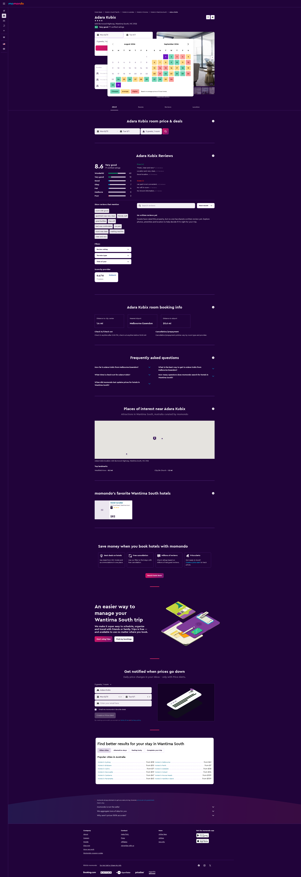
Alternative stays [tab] (120, 750)
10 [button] (118, 68)
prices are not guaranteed (145, 800)
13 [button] (135, 68)
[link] (154, 575)
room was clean (102, 231)
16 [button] (113, 74)
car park (118, 226)
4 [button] (124, 62)
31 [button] (118, 85)
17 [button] (118, 74)
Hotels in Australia (128, 12)
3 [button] (118, 62)
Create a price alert (193, 562)
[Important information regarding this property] (213, 307)
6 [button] (135, 62)
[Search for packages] (4, 25)
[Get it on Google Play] (202, 835)
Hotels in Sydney (104, 762)
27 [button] (135, 79)
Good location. (147, 174)
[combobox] (125, 690)
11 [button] (124, 68)
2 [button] (112, 62)
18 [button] (124, 74)
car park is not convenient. (151, 184)
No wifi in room (147, 187)
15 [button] (147, 68)
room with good (102, 211)
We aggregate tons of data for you (112, 811)
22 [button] (147, 74)
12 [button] (130, 68)
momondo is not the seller (108, 807)
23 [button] (113, 79)
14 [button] (141, 68)
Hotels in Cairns (104, 769)
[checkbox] (106, 277)
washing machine (116, 231)
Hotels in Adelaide (162, 769)
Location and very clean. (150, 171)
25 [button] (124, 79)
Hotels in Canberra (105, 775)
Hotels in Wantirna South (159, 12)
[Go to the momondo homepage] (16, 3)
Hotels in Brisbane (104, 765)
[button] (4, 3)
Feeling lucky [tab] (137, 750)
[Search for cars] (4, 20)
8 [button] (146, 62)
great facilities (101, 221)
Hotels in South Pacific (112, 12)
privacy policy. (136, 720)
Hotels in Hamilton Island (164, 779)
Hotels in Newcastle (105, 772)
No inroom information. (149, 191)
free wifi (112, 221)
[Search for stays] (4, 15)
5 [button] (129, 62)
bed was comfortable (104, 226)
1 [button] (146, 57)
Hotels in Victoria (142, 12)
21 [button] (141, 74)
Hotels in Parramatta (105, 779)
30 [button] (113, 85)
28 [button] (141, 79)
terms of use (125, 720)
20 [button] (135, 74)
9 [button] (112, 68)
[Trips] (4, 37)
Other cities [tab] (104, 750)
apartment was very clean (105, 216)
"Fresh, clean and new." (150, 168)
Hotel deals (98, 12)
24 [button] (118, 79)
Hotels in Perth (160, 765)
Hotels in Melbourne (162, 762)
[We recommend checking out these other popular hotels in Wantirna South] (213, 493)
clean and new (101, 237)
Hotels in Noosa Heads (163, 775)
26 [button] (130, 79)
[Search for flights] (4, 10)
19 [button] (130, 74)
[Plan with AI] (4, 30)
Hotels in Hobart (161, 772)
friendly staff (122, 216)
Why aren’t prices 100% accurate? (111, 815)
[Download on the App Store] (202, 841)
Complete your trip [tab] (154, 750)
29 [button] (147, 79)
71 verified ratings (116, 27)
